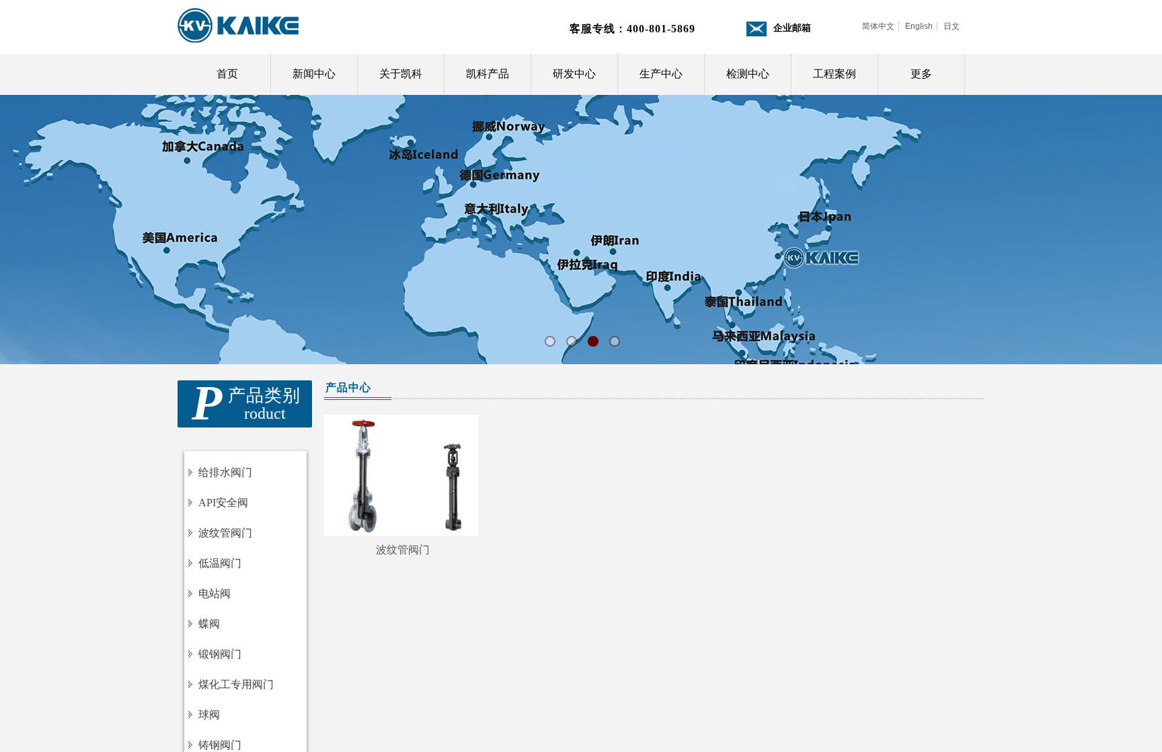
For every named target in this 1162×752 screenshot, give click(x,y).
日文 (951, 26)
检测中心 (747, 73)
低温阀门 (219, 563)
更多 (921, 73)
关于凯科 (400, 73)
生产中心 (661, 73)
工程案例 (834, 73)
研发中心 (574, 73)
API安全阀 (223, 502)
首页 (227, 73)
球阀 (209, 714)
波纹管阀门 (403, 549)
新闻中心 (314, 73)
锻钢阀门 (219, 654)
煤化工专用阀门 (236, 684)
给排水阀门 (225, 472)
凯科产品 (487, 73)
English (919, 26)
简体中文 (878, 26)
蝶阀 (209, 623)
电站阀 (214, 593)
